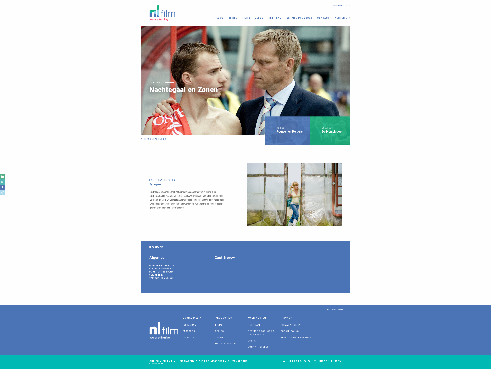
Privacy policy (291, 325)
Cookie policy (290, 331)
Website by (155, 363)
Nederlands (337, 6)
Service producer (299, 18)
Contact (323, 18)
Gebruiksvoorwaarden (296, 337)
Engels (347, 6)
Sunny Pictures (258, 347)
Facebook (189, 331)
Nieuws (219, 18)
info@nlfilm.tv (330, 361)
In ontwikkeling (226, 344)
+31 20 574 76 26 (299, 361)
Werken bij (342, 18)
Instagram (190, 325)
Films (246, 18)
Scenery (253, 341)
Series (232, 18)
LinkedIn (188, 337)
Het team (275, 18)
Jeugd (259, 18)
